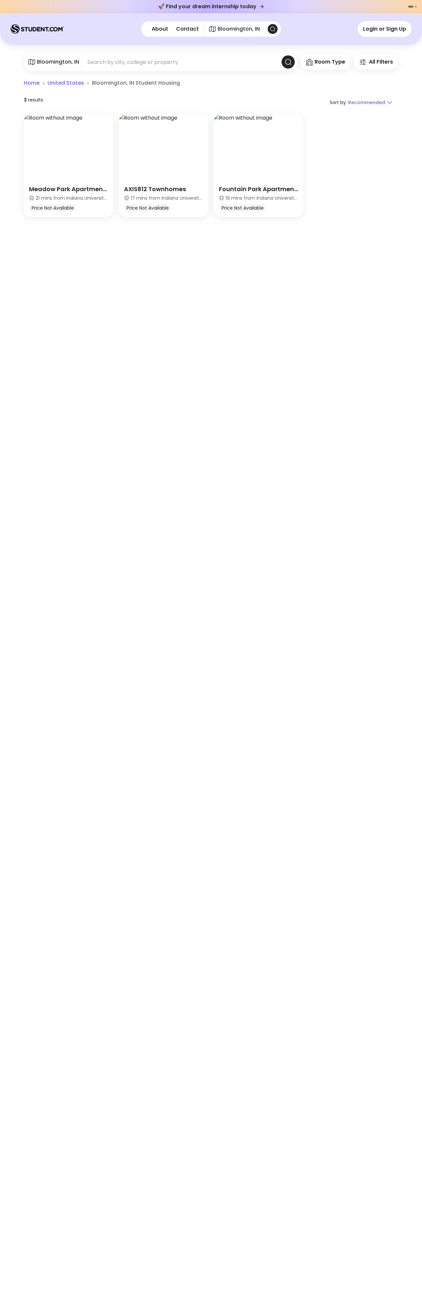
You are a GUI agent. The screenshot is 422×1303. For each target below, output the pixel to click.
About (160, 29)
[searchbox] (182, 62)
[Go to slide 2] (416, 7)
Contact (187, 29)
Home (32, 83)
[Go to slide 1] (410, 7)
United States (65, 83)
